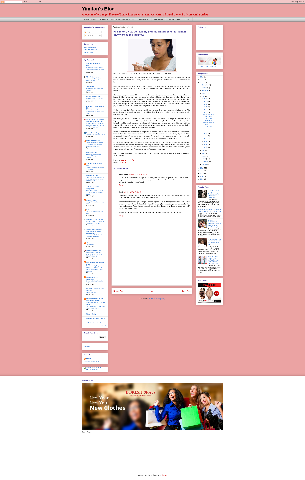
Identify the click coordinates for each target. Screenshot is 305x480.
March (204, 159)
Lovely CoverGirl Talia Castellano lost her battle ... (208, 126)
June (203, 150)
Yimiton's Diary (174, 19)
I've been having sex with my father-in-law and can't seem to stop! (214, 241)
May (203, 153)
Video (187, 19)
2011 (202, 171)
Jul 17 (206, 112)
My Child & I (144, 19)
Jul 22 (206, 107)
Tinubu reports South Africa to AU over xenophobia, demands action (95, 69)
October (204, 88)
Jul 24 (206, 101)
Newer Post (118, 291)
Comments (90, 35)
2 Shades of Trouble (92, 292)
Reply (121, 185)
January (204, 164)
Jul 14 (206, 133)
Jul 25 (206, 98)
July (203, 96)
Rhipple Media (91, 314)
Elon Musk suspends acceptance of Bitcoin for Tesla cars (95, 111)
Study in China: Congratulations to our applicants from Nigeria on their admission (95, 179)
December (205, 85)
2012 (202, 168)
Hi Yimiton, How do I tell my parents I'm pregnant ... (208, 117)
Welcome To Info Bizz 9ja (94, 219)
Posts (88, 32)
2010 (202, 173)
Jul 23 (206, 104)
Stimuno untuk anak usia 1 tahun (95, 134)
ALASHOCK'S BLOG (93, 141)
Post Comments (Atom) (157, 299)
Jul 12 (206, 136)
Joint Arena (90, 87)
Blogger (164, 475)
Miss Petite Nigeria (92, 77)
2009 (202, 176)
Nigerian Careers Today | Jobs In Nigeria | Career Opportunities (94, 231)
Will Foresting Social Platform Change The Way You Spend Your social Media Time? (94, 144)
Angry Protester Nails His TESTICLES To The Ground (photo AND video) (94, 254)
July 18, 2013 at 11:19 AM (138, 174)
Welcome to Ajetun (92, 175)
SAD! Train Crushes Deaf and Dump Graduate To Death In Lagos (94, 192)
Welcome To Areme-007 (94, 323)
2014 (202, 80)
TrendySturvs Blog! (92, 133)
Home (152, 291)
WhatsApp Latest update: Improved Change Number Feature (94, 155)
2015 (202, 77)
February (205, 162)
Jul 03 (206, 144)
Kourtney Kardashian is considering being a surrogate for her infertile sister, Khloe (214, 223)
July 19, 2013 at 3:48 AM (132, 192)
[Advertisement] (152, 269)
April (203, 156)
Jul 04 (206, 141)
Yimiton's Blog (98, 8)
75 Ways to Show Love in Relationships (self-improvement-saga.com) (214, 194)
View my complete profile (92, 361)
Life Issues (158, 19)
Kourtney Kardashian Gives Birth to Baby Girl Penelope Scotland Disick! (209, 210)
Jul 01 (206, 147)
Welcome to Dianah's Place (95, 318)
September (205, 90)
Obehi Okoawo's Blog (93, 251)
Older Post (185, 291)
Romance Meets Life (93, 96)
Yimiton (88, 358)
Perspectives (90, 244)
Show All (104, 325)
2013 (202, 82)
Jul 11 (206, 139)
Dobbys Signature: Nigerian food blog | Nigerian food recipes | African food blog (95, 121)
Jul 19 (206, 110)
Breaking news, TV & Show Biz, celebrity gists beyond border (109, 19)
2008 (202, 179)
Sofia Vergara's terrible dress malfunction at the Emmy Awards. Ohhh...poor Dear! (213, 260)
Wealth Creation (91, 152)
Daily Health (90, 210)
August (204, 93)
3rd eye (88, 243)
